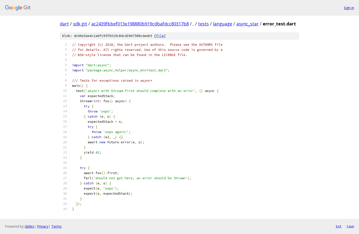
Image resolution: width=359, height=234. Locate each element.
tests (203, 24)
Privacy (42, 226)
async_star (247, 24)
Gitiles (29, 226)
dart (64, 24)
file (160, 36)
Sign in (349, 7)
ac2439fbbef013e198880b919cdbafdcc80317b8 (140, 24)
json (350, 226)
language (222, 24)
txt (338, 226)
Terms (56, 226)
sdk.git (80, 24)
